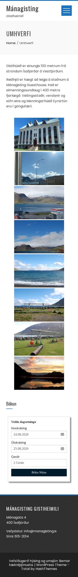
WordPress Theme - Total (45, 566)
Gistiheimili (15, 16)
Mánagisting (22, 8)
